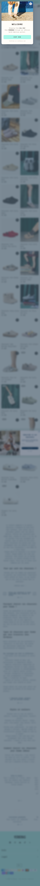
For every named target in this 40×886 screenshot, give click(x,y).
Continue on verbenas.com (17, 41)
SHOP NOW (17, 37)
